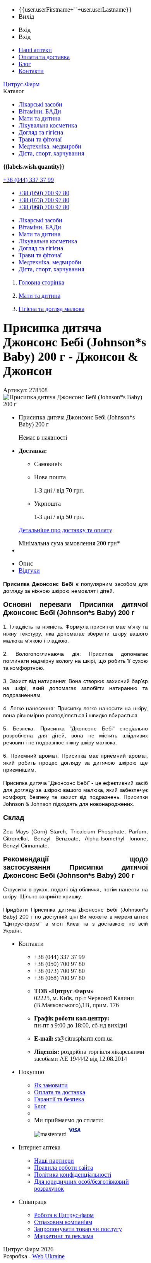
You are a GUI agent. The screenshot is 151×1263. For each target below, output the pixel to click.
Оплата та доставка (44, 57)
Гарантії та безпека (59, 1099)
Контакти (31, 71)
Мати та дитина (39, 118)
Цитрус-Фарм (21, 84)
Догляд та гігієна (41, 132)
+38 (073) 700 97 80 (44, 200)
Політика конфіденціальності (72, 1174)
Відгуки (29, 570)
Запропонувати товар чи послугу (78, 1229)
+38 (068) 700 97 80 (44, 207)
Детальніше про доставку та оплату (65, 530)
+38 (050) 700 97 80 (44, 193)
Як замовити (51, 1085)
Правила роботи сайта (63, 1167)
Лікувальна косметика (48, 125)
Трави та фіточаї (40, 139)
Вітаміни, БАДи (40, 111)
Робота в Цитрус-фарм (64, 1215)
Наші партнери (54, 1160)
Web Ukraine (48, 1256)
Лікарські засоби (40, 104)
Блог (25, 64)
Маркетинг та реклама (63, 1236)
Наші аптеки (35, 50)
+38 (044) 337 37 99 (28, 179)
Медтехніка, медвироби (50, 146)
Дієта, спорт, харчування (51, 153)
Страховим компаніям (63, 1222)
